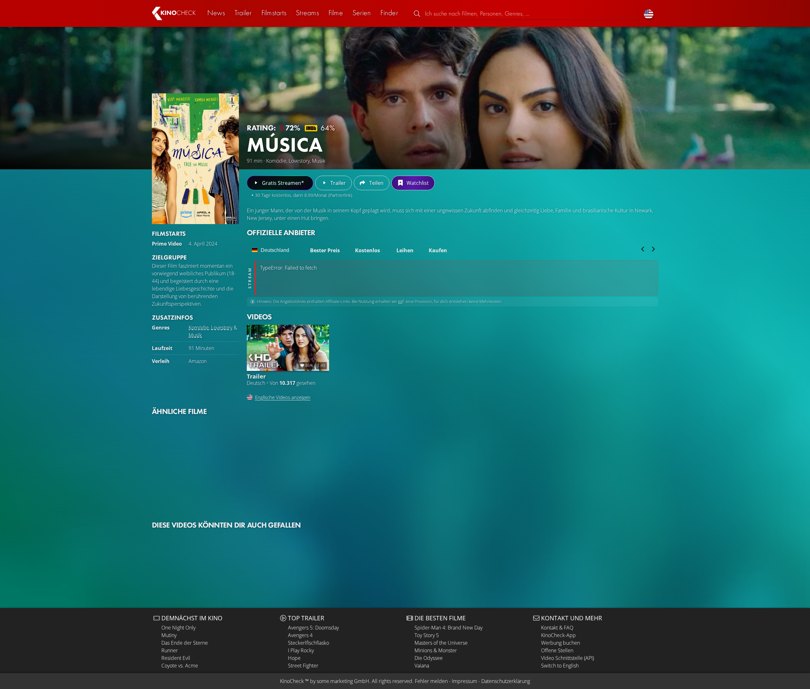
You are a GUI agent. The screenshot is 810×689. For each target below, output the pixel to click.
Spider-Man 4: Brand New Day (448, 627)
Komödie (199, 327)
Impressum (464, 681)
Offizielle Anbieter (281, 232)
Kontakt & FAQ (557, 627)
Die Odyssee (428, 658)
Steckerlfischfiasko (308, 643)
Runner (169, 650)
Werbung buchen (560, 643)
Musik (195, 335)
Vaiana (421, 665)
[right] (653, 249)
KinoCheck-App (558, 635)
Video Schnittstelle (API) (567, 658)
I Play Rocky (301, 650)
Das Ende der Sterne (184, 643)
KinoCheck (292, 681)
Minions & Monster (435, 650)
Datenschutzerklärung (505, 681)
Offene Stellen (557, 650)
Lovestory (221, 327)
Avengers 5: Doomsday (313, 627)
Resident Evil (175, 658)
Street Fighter (303, 665)
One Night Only (178, 627)
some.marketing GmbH (343, 681)
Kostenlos (367, 250)
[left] (642, 249)
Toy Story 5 (426, 635)
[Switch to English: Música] (648, 13)
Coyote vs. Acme (179, 665)
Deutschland (275, 250)
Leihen (405, 250)
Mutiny (169, 635)
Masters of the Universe (441, 643)
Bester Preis (325, 250)
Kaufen (438, 250)
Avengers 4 (300, 635)
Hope (294, 658)
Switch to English (560, 665)
